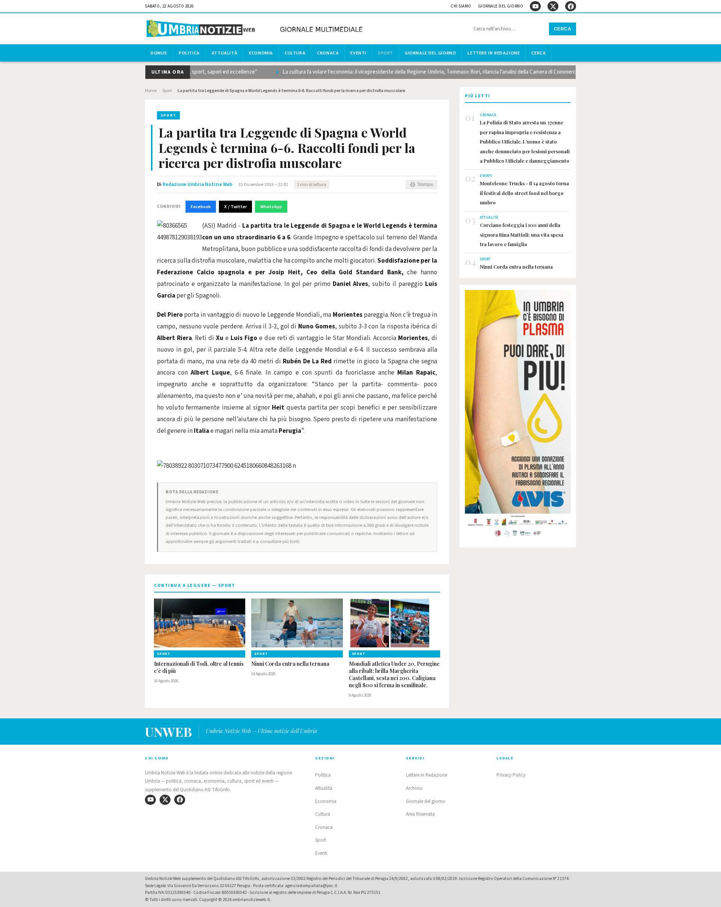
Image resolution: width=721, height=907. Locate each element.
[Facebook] (570, 6)
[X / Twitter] (553, 6)
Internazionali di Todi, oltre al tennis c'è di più (199, 667)
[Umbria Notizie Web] (256, 29)
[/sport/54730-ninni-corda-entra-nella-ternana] (296, 623)
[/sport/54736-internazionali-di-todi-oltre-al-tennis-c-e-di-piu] (199, 623)
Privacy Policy (510, 775)
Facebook (201, 206)
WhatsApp (271, 206)
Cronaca (328, 53)
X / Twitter (235, 206)
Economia (261, 53)
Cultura (295, 53)
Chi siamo (461, 6)
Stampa (425, 184)
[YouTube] (535, 6)
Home (151, 91)
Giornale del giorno (500, 6)
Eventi (358, 53)
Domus (159, 53)
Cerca (563, 29)
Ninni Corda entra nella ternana (290, 664)
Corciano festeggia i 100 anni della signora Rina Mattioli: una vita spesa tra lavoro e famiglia (521, 234)
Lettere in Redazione (494, 53)
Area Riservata (420, 814)
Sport (385, 53)
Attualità (224, 53)
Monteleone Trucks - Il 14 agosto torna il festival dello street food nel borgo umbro (524, 193)
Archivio (414, 788)
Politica (189, 53)
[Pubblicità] (518, 416)
